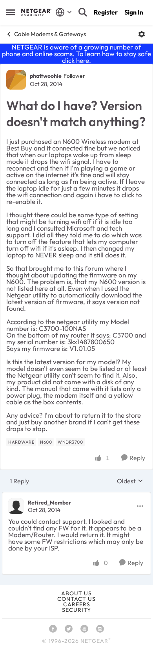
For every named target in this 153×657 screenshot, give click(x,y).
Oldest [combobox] (130, 481)
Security (76, 609)
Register (106, 12)
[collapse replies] (76, 496)
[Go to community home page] (36, 12)
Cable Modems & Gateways (50, 34)
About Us (76, 593)
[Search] (82, 12)
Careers (76, 604)
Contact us (76, 598)
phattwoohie (46, 76)
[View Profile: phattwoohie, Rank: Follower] (16, 80)
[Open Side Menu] (10, 12)
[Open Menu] (141, 34)
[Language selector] (63, 12)
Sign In (133, 12)
